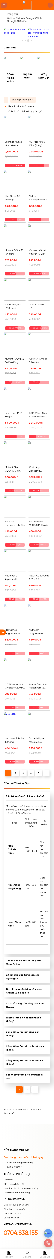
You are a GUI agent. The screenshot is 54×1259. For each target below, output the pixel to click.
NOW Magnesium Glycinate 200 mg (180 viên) (15, 686)
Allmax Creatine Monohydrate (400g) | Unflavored (38, 686)
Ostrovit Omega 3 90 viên (38, 361)
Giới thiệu (8, 1180)
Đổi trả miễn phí (12, 1218)
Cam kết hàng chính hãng (20, 1163)
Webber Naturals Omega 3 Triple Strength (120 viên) (24, 20)
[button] (22, 40)
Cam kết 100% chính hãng (17, 1205)
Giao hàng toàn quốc (14, 1209)
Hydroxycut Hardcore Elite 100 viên (15, 523)
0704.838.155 (14, 1167)
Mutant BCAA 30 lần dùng (14, 252)
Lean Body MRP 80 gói (13, 415)
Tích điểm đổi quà (12, 1213)
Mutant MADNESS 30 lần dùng (14, 361)
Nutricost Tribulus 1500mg (14, 740)
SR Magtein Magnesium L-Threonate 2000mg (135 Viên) (12, 632)
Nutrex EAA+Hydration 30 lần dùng (39, 198)
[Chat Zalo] (48, 1233)
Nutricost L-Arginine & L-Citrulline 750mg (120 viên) (14, 578)
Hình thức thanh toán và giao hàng (21, 1188)
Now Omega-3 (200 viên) (13, 306)
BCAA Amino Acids (10, 78)
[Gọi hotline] (48, 1243)
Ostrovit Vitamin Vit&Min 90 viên (38, 252)
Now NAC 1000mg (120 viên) (39, 578)
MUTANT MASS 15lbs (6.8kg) (37, 144)
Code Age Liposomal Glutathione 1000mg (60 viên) (38, 469)
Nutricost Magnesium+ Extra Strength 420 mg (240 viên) (39, 632)
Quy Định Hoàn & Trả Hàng (17, 1193)
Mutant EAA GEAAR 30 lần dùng (12, 469)
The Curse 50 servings (12, 198)
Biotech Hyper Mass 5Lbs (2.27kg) (37, 740)
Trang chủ (12, 14)
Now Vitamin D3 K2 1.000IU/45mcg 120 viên (37, 306)
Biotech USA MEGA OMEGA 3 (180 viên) (38, 523)
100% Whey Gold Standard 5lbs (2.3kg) (38, 415)
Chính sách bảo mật (14, 1184)
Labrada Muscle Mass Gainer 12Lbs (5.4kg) (13, 144)
